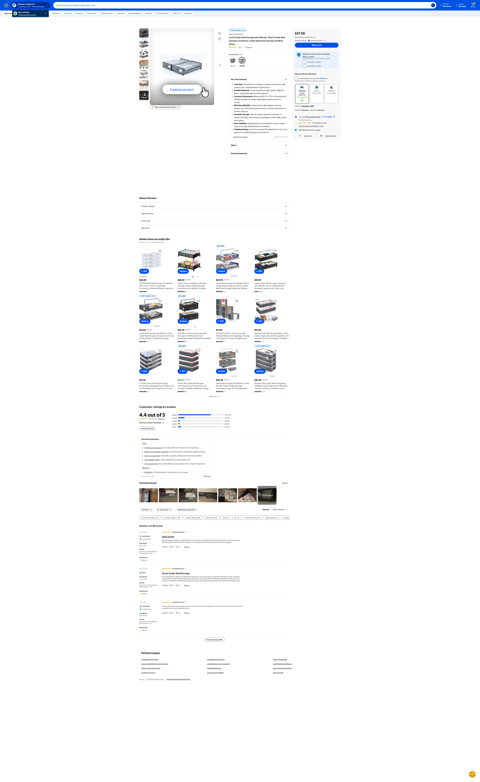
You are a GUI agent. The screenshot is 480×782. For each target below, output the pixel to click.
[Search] (433, 5)
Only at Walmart (162, 13)
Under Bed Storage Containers (218, 664)
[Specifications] (286, 214)
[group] (240, 47)
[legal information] (315, 37)
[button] (445, 5)
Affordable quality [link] (152, 460)
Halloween (56, 13)
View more (213, 397)
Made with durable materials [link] (156, 452)
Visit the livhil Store (236, 34)
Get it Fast (68, 13)
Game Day (121, 13)
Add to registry (330, 136)
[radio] (232, 62)
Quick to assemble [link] (152, 456)
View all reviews (147, 429)
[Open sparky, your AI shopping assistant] (472, 774)
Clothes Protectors (148, 673)
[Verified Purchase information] (185, 532)
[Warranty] (286, 228)
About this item (147, 198)
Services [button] (25, 13)
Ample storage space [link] (153, 448)
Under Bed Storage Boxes (282, 664)
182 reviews (161, 419)
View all (285, 483)
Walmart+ (188, 13)
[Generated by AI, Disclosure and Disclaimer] (286, 137)
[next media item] (220, 65)
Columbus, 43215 (307, 106)
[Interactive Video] (144, 33)
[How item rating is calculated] (163, 423)
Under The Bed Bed (280, 659)
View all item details (240, 137)
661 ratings (248, 47)
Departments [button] (9, 13)
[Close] (46, 14)
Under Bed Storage (214, 668)
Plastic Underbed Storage (150, 668)
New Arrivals (91, 13)
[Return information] (324, 41)
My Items (148, 13)
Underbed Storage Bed (149, 659)
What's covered (308, 56)
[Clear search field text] (427, 5)
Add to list (308, 136)
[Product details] (286, 206)
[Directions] (286, 221)
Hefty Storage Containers (282, 668)
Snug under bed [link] (151, 464)
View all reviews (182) (214, 640)
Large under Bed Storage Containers (154, 664)
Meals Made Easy (135, 13)
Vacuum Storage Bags (215, 673)
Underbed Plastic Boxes (216, 659)
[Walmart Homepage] (6, 5)
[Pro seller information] (334, 117)
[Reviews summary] (243, 47)
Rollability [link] (148, 472)
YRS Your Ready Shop (312, 117)
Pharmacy (79, 13)
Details (317, 130)
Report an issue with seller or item (311, 126)
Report (186, 547)
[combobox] (244, 5)
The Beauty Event (106, 13)
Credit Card (176, 13)
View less (206, 476)
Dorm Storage (278, 673)
